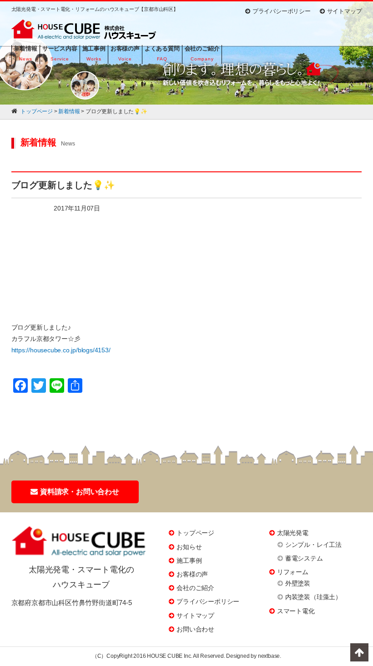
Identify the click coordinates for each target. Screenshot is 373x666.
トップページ (195, 532)
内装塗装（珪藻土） (313, 597)
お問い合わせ (195, 629)
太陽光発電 (292, 532)
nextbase (269, 656)
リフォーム (292, 572)
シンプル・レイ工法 (313, 544)
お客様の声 (192, 574)
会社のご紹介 (195, 587)
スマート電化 (296, 611)
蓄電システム (304, 558)
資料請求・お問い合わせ (79, 492)
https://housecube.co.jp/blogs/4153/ (61, 350)
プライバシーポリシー (281, 11)
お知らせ (189, 547)
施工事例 (189, 560)
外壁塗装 (297, 583)
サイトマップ (344, 11)
